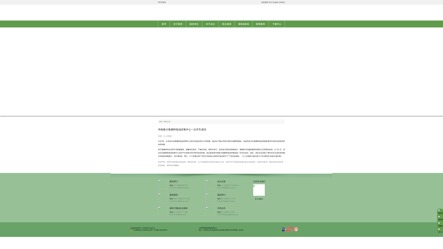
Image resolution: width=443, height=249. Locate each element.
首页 (164, 24)
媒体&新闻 (243, 24)
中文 (270, 2)
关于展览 (178, 24)
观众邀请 (226, 24)
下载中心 (276, 24)
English (275, 2)
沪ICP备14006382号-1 (161, 230)
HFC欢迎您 (162, 2)
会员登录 (264, 2)
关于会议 (210, 24)
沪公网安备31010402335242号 (143, 230)
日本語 (281, 2)
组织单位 (194, 24)
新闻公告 (167, 121)
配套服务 (260, 24)
